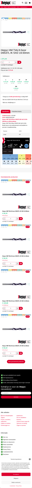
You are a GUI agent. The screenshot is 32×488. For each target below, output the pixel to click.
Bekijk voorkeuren (16, 482)
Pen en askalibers (21, 417)
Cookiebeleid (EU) (8, 451)
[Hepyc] (13, 3)
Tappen (3, 417)
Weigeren (16, 478)
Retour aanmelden (8, 444)
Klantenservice (7, 447)
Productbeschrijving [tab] (16, 111)
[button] (30, 459)
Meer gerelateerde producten (16, 361)
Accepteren (16, 474)
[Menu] (25, 3)
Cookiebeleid (12, 485)
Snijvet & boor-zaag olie (23, 421)
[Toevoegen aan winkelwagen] (19, 62)
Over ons (5, 437)
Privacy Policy (19, 485)
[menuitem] (21, 3)
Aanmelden (16, 397)
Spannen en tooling (22, 423)
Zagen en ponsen (21, 425)
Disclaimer (6, 454)
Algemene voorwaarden (9, 439)
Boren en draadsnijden (7, 415)
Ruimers (19, 419)
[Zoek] (21, 3)
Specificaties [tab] (5, 111)
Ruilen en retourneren (9, 442)
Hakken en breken (5, 423)
